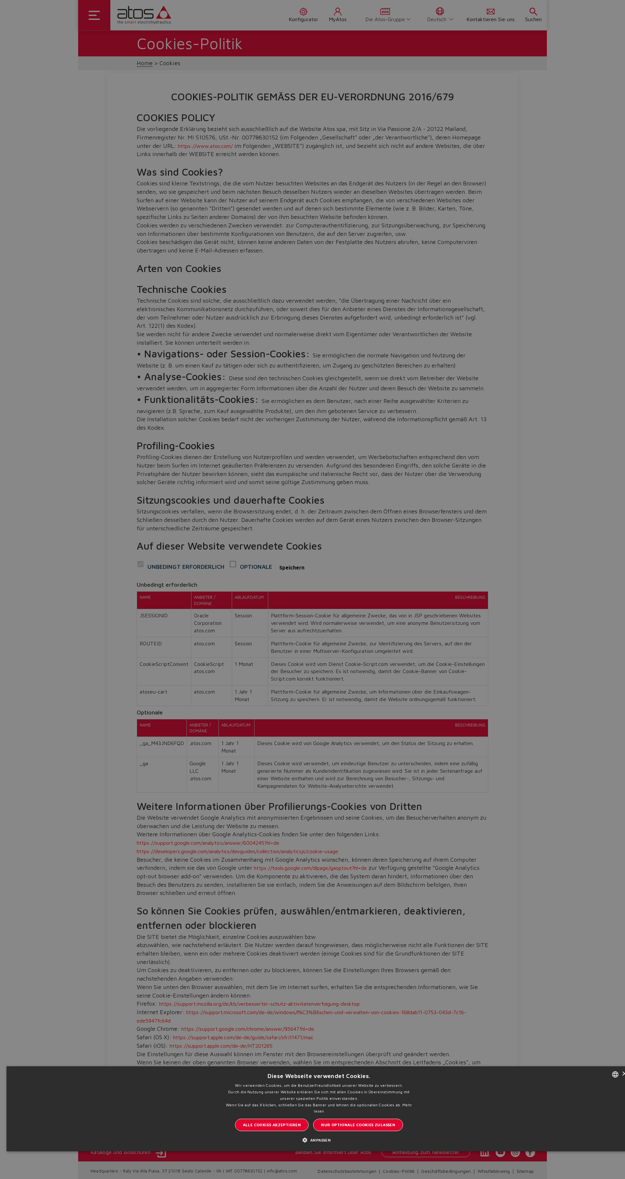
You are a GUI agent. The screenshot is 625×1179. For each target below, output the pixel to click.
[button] (319, 1139)
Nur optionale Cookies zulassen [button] (358, 1124)
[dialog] (312, 589)
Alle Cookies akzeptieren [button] (272, 1124)
